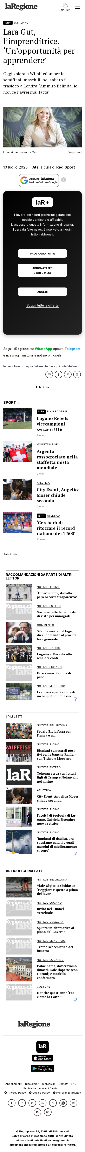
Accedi (42, 291)
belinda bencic (13, 366)
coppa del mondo (36, 366)
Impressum (48, 1083)
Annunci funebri (49, 1088)
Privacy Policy (16, 1092)
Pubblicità (30, 1088)
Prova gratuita (42, 253)
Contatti (63, 1083)
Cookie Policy (41, 1092)
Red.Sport (65, 167)
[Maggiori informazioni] (63, 180)
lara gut (55, 366)
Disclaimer (32, 1083)
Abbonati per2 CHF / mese (42, 270)
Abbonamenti (13, 1083)
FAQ (74, 1083)
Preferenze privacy (68, 1092)
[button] (11, 1103)
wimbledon (69, 366)
